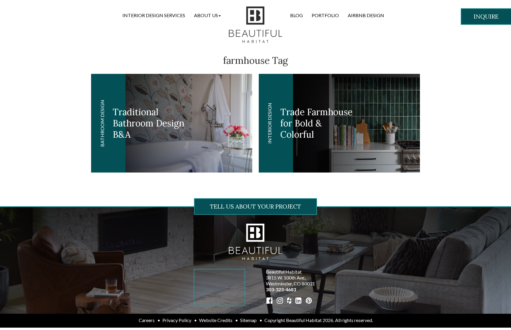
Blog (296, 15)
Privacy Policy (176, 320)
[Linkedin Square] (298, 300)
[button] (207, 15)
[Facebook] (269, 300)
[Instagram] (280, 300)
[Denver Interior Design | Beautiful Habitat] (255, 241)
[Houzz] (289, 300)
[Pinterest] (309, 300)
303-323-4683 (281, 289)
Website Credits (215, 320)
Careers (147, 320)
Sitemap (248, 320)
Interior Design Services (153, 15)
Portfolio (325, 15)
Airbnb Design (366, 15)
